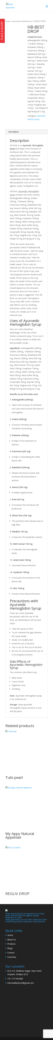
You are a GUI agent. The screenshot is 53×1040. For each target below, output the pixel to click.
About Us (11, 939)
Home (7, 21)
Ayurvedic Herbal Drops (22, 21)
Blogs (10, 948)
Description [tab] (13, 131)
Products (11, 943)
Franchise (11, 957)
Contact (11, 952)
